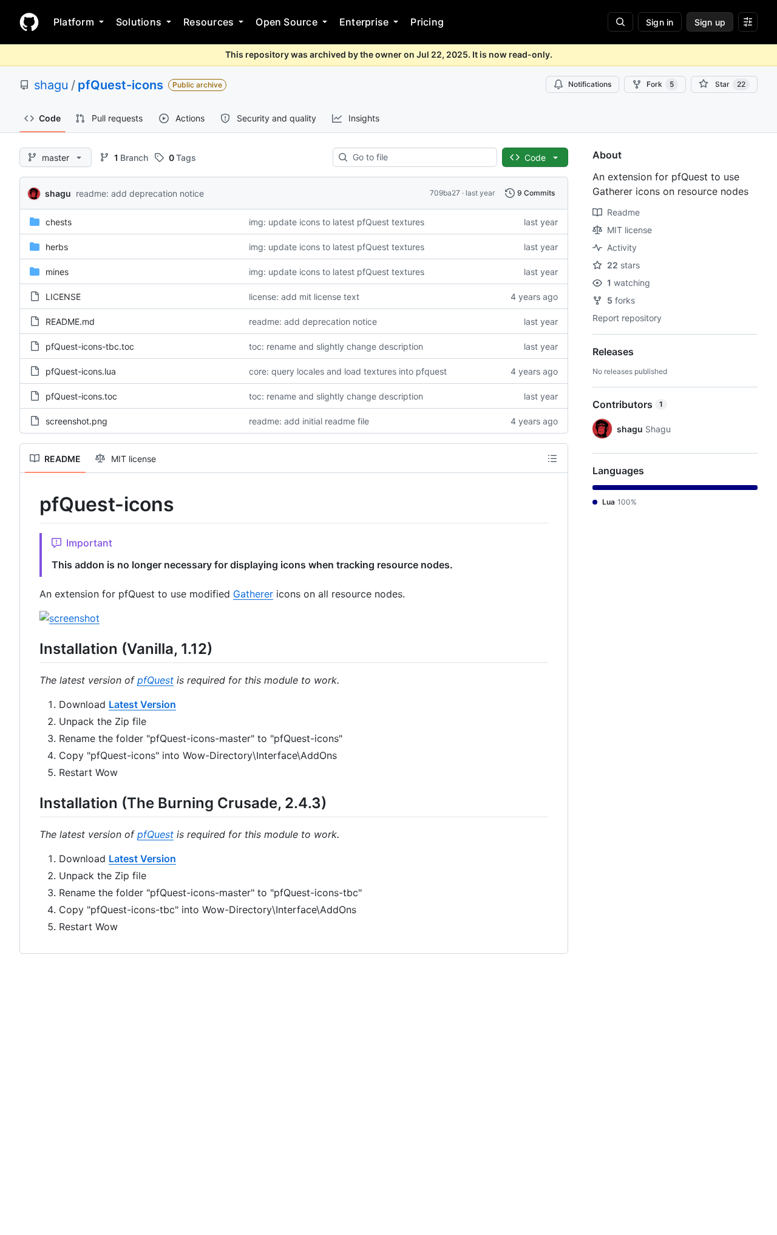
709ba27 (445, 192)
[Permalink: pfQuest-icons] (30, 504)
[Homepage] (29, 22)
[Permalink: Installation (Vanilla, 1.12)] (30, 648)
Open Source (286, 22)
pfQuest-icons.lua (81, 371)
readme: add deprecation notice (140, 193)
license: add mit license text (304, 296)
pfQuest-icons (120, 85)
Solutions (138, 22)
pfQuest (155, 680)
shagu (51, 85)
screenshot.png (76, 421)
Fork (660, 84)
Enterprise (363, 22)
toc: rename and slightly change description (336, 346)
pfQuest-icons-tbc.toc (90, 346)
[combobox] (420, 157)
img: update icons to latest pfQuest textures (336, 222)
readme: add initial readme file (309, 421)
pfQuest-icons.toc (81, 396)
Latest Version (142, 704)
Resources (208, 22)
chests (59, 222)
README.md (70, 321)
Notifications (589, 84)
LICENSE (63, 296)
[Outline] (552, 458)
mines (57, 272)
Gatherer (253, 594)
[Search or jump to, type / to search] (620, 22)
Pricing (427, 22)
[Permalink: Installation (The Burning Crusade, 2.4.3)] (30, 802)
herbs (57, 247)
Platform (73, 22)
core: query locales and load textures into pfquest (348, 371)
